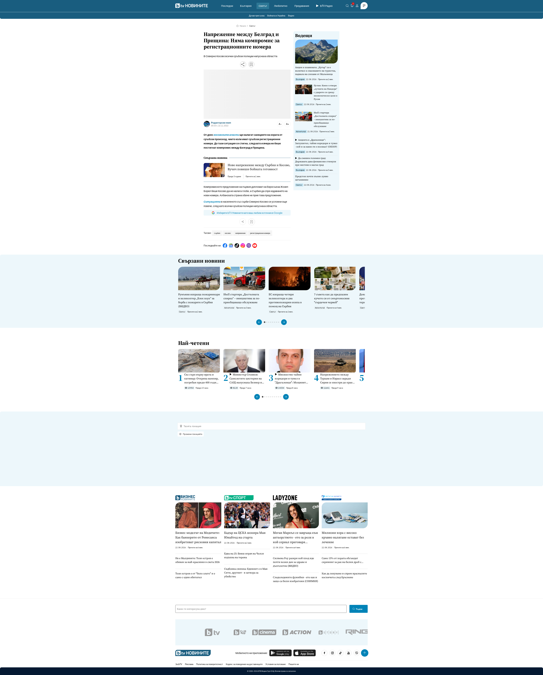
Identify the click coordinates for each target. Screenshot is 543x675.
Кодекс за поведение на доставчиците (244, 664)
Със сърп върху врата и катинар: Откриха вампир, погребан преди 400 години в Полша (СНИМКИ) (202, 378)
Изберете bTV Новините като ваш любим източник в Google (249, 212)
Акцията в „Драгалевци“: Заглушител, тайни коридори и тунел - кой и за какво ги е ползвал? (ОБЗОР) (316, 143)
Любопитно (280, 5)
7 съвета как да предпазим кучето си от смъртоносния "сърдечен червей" (331, 298)
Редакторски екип (221, 122)
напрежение (240, 233)
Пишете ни (293, 664)
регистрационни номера (260, 233)
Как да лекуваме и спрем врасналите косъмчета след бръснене (344, 575)
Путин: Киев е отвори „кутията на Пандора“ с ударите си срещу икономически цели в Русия (325, 92)
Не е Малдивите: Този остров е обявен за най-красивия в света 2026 (197, 560)
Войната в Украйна (276, 15)
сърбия (217, 233)
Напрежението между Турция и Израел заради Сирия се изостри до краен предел (337, 378)
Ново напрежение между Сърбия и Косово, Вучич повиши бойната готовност (259, 167)
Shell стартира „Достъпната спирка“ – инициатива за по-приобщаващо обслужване (325, 119)
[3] (352, 6)
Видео (291, 15)
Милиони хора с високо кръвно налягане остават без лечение (343, 537)
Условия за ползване (275, 664)
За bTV (178, 664)
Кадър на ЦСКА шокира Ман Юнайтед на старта (245, 535)
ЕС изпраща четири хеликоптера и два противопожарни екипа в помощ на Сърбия (285, 300)
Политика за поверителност (209, 664)
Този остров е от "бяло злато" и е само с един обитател (195, 575)
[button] (259, 322)
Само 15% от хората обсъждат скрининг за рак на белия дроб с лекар (341, 560)
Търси (359, 609)
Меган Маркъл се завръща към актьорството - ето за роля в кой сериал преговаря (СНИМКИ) (295, 537)
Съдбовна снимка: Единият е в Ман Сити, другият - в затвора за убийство (246, 572)
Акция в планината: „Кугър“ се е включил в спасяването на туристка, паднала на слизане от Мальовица (315, 71)
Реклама (189, 664)
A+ (287, 123)
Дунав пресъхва (256, 15)
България (246, 5)
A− (280, 123)
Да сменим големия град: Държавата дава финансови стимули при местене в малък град (315, 161)
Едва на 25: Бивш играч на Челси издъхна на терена (244, 555)
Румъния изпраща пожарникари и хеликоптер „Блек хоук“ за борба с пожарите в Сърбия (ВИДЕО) (199, 300)
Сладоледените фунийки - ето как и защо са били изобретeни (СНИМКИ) (295, 579)
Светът (263, 5)
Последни (227, 5)
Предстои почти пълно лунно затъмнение (311, 178)
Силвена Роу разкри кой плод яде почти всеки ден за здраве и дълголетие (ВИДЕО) (293, 562)
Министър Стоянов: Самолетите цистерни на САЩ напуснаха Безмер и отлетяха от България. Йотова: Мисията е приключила (246, 378)
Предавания (301, 5)
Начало (243, 26)
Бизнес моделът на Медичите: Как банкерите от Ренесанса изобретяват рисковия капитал (198, 537)
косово (228, 233)
